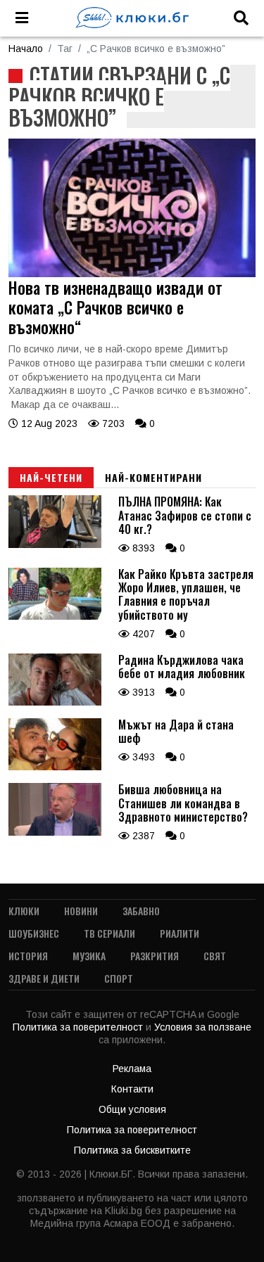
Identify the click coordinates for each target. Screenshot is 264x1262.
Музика (89, 955)
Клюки (23, 910)
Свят (214, 955)
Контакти (132, 1089)
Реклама (132, 1068)
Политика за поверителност (79, 1027)
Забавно (141, 910)
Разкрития (154, 955)
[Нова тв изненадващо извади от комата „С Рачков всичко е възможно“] (132, 273)
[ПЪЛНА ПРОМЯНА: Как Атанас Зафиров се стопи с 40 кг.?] (54, 544)
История (28, 955)
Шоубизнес (33, 933)
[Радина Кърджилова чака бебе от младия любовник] (54, 702)
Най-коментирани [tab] (153, 477)
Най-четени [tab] (51, 477)
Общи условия (132, 1109)
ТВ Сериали (109, 933)
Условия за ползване (202, 1027)
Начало (25, 48)
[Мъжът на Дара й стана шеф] (54, 766)
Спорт (118, 978)
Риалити (179, 933)
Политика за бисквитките (132, 1150)
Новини (81, 910)
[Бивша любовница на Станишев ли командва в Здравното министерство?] (54, 832)
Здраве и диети (44, 978)
